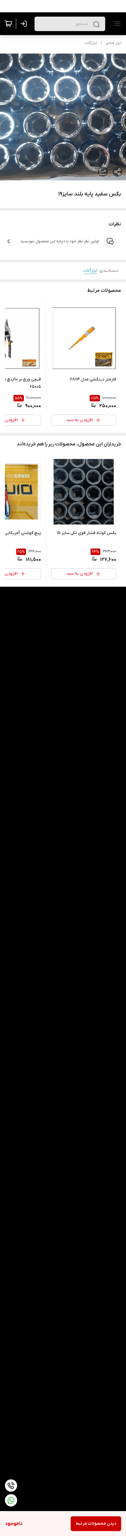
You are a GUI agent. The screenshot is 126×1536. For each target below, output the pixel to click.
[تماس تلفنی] (11, 1485)
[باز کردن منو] (116, 24)
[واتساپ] (11, 1500)
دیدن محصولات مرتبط (96, 1523)
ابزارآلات (90, 43)
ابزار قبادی (113, 43)
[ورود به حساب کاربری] (25, 23)
